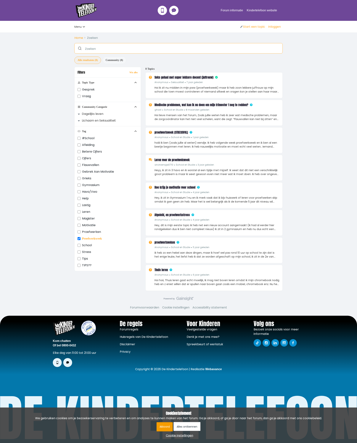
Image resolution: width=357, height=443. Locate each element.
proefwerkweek (92, 238)
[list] (179, 82)
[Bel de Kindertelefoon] (162, 10)
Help (85, 198)
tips (85, 258)
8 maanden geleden (197, 109)
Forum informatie (232, 10)
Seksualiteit (177, 82)
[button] (252, 26)
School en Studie (173, 109)
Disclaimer (127, 344)
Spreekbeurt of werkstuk (205, 344)
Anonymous (161, 82)
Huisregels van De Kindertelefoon (144, 337)
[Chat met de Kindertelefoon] (173, 10)
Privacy (125, 352)
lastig (86, 205)
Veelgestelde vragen (202, 329)
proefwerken (91, 232)
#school (88, 138)
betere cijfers (92, 151)
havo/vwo (89, 192)
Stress (86, 252)
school (87, 245)
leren (86, 212)
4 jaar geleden (201, 192)
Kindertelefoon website (262, 10)
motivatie (89, 225)
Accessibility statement (209, 307)
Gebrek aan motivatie (98, 171)
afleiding (88, 145)
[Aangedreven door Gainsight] (179, 299)
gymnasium (90, 185)
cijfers (86, 158)
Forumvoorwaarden (144, 307)
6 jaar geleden (201, 274)
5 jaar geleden (201, 247)
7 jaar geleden (194, 82)
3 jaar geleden (206, 164)
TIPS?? (86, 265)
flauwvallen (90, 165)
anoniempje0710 (164, 164)
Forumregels (129, 329)
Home (78, 38)
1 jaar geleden (201, 137)
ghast (158, 109)
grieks (86, 178)
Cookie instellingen (175, 307)
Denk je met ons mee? (203, 337)
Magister (88, 218)
